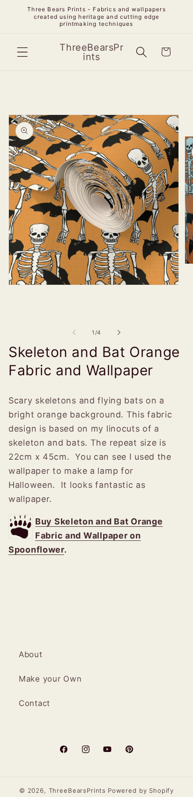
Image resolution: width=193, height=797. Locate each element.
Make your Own (50, 678)
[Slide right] (119, 332)
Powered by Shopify (141, 790)
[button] (22, 51)
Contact (34, 703)
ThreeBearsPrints (77, 790)
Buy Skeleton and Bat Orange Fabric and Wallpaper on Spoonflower (85, 535)
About (31, 654)
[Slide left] (74, 332)
